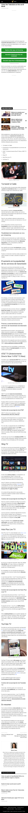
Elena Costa (14, 750)
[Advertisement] (14, 25)
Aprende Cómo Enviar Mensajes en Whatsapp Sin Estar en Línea (21, 736)
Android (17, 406)
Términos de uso (20, 807)
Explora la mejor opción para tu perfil (11, 784)
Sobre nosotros (18, 809)
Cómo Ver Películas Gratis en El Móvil (7, 735)
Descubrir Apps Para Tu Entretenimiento (14, 60)
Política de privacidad (12, 807)
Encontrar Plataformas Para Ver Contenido (14, 55)
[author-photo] (14, 748)
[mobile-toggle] (2, 1)
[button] (26, 1)
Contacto (5, 807)
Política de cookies (10, 809)
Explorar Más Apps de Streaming (14, 50)
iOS (16, 674)
